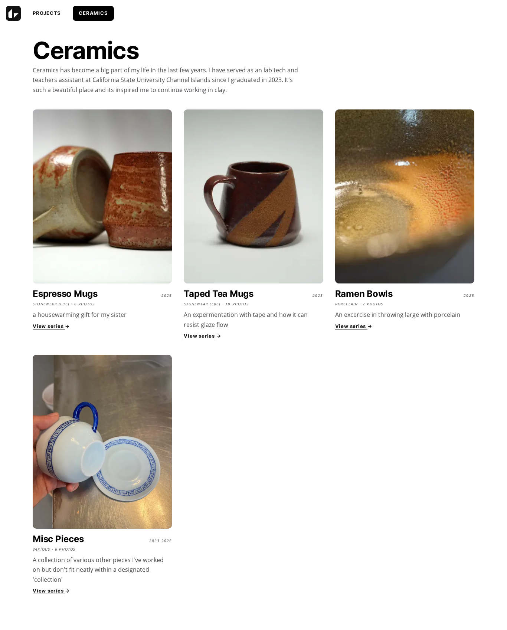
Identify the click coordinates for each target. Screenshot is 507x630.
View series (51, 326)
